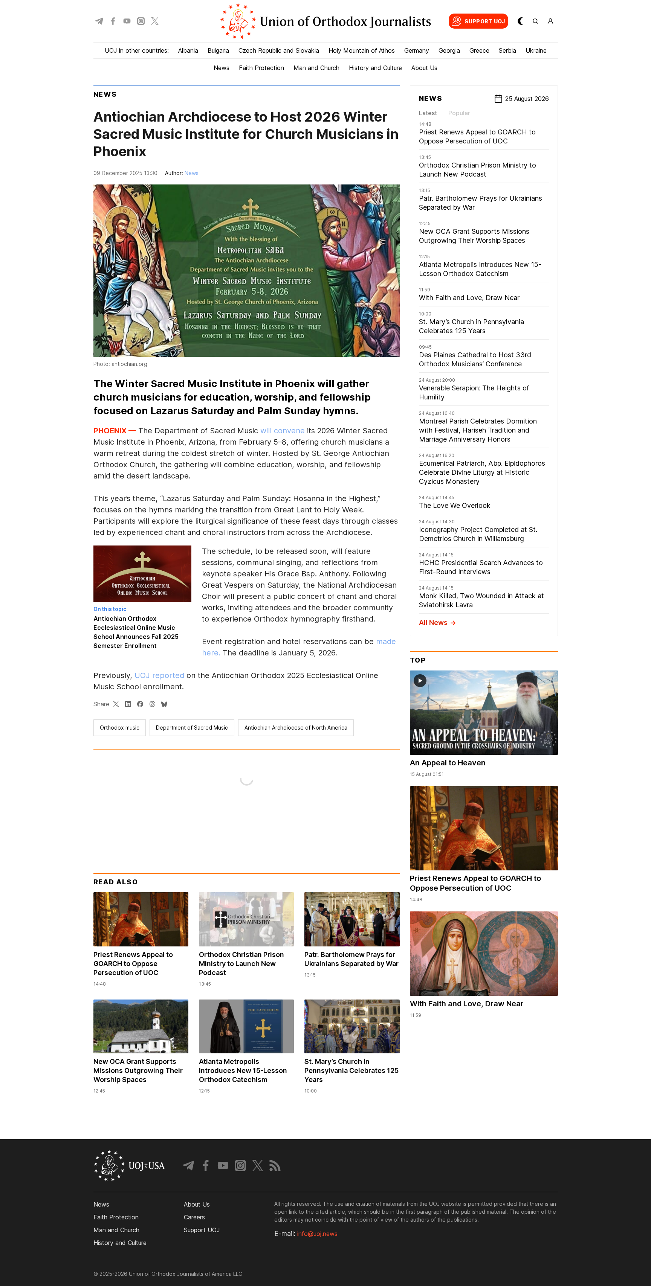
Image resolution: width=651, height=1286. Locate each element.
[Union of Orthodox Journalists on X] (155, 21)
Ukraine (536, 50)
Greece (479, 50)
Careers (194, 1217)
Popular (459, 113)
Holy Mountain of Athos (362, 50)
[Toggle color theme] (520, 21)
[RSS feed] (275, 1165)
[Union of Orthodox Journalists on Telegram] (99, 21)
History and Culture (375, 68)
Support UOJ (202, 1230)
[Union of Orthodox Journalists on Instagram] (141, 21)
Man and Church (316, 68)
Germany (416, 50)
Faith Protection (261, 68)
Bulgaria (218, 50)
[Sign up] (550, 21)
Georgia (449, 50)
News (221, 68)
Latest (428, 113)
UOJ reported (159, 675)
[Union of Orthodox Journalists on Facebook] (113, 21)
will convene (282, 430)
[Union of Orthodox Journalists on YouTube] (127, 21)
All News (433, 622)
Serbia (507, 50)
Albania (188, 50)
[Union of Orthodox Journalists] (325, 21)
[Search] (535, 21)
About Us (424, 68)
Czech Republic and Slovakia (278, 50)
